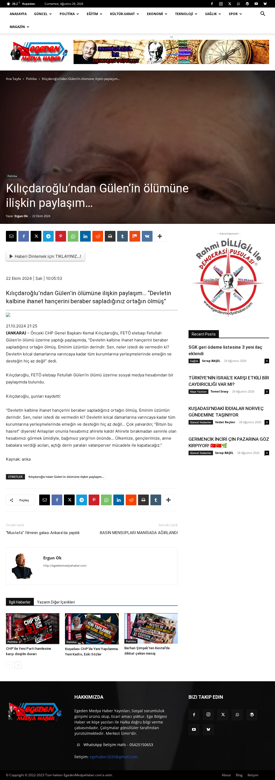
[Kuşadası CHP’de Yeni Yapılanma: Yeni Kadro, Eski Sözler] (91, 628)
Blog (239, 775)
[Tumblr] (122, 236)
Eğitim (92, 14)
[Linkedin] (85, 236)
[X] (230, 4)
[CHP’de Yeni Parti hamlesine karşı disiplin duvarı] (32, 628)
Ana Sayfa (13, 78)
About (226, 775)
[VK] (147, 236)
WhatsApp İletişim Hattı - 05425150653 (117, 744)
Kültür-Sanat (122, 14)
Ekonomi (155, 14)
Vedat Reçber (225, 422)
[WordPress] (247, 4)
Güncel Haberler (200, 422)
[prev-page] (9, 665)
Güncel (41, 14)
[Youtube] (256, 4)
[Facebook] (212, 4)
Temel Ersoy (219, 391)
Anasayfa (18, 14)
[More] (159, 236)
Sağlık (211, 14)
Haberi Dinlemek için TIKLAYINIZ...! (48, 256)
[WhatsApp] (238, 4)
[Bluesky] (265, 4)
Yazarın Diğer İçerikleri (56, 602)
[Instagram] (221, 4)
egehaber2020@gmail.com (114, 756)
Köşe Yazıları (198, 391)
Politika (67, 14)
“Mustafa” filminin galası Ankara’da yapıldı (42, 532)
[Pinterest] (60, 236)
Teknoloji (184, 14)
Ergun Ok (21, 216)
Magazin (17, 26)
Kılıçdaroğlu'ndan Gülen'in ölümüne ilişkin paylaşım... (66, 477)
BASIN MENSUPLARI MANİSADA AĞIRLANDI (139, 532)
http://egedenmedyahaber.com (64, 565)
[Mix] (134, 236)
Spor (233, 14)
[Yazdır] (110, 236)
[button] (262, 14)
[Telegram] (48, 236)
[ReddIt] (97, 236)
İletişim (253, 775)
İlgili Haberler (20, 602)
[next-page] (18, 665)
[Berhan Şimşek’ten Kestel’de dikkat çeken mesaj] (151, 628)
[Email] (11, 236)
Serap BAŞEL (211, 361)
